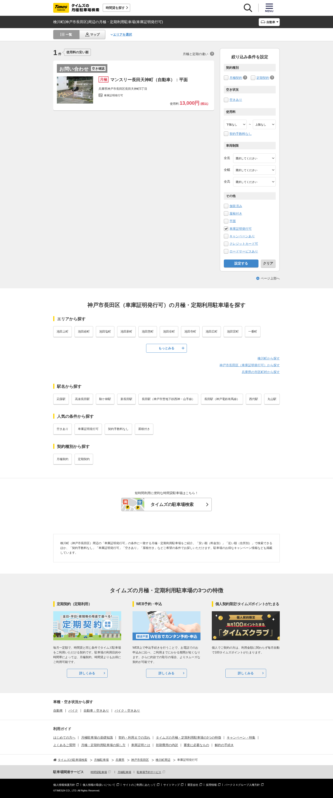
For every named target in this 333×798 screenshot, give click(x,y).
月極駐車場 (124, 772)
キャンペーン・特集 (241, 737)
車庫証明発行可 (240, 228)
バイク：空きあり (127, 710)
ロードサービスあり (243, 251)
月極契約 (235, 78)
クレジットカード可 (243, 243)
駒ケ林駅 (105, 399)
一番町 (252, 331)
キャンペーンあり (242, 236)
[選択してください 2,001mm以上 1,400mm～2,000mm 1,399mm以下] (254, 170)
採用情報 (211, 784)
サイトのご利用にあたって (139, 784)
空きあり (235, 100)
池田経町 (84, 331)
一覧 (69, 34)
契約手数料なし (240, 134)
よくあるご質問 (64, 745)
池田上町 (62, 331)
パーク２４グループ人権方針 (242, 784)
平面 (232, 221)
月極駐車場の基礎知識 (97, 737)
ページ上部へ (270, 278)
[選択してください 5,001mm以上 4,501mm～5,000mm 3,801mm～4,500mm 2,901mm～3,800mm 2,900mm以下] (254, 158)
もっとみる (166, 348)
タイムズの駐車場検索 (172, 504)
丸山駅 (272, 399)
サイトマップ (171, 784)
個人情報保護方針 (64, 784)
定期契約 (262, 78)
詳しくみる (87, 673)
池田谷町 (169, 331)
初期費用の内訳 (167, 745)
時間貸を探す (115, 8)
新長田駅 (126, 399)
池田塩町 (105, 331)
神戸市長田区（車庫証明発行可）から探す (250, 365)
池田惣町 (148, 331)
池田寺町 (190, 331)
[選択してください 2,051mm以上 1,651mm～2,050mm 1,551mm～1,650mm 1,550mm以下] (254, 182)
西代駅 (253, 399)
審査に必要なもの (196, 745)
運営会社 (192, 784)
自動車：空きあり (96, 710)
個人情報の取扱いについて (99, 784)
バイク (73, 710)
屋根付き (235, 213)
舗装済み (235, 206)
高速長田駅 (82, 399)
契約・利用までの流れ (134, 737)
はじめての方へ (64, 737)
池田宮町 (233, 331)
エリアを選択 (122, 34)
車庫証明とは (140, 745)
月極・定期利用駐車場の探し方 (103, 745)
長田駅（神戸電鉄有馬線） (222, 399)
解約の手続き (224, 745)
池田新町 (126, 331)
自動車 (58, 710)
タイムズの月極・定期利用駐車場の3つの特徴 (188, 737)
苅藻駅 (61, 399)
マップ (95, 34)
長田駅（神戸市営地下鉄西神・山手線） (168, 399)
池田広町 (211, 331)
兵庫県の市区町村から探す (261, 372)
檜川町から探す (269, 358)
